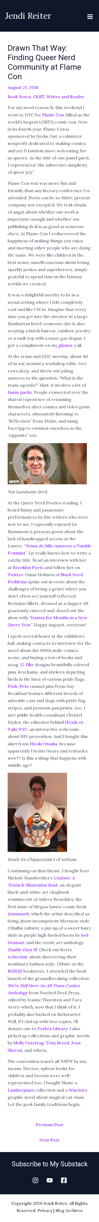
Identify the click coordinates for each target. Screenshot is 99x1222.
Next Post (49, 1140)
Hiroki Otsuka (43, 743)
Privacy (44, 1210)
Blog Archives (69, 1210)
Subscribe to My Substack (50, 1164)
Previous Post (49, 1124)
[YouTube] (49, 1180)
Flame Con (53, 114)
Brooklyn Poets (28, 567)
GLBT (38, 96)
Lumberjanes (21, 1090)
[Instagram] (35, 1180)
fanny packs (20, 392)
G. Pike (27, 664)
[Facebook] (64, 1180)
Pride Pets (18, 686)
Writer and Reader (65, 96)
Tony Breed (57, 1042)
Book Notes (19, 96)
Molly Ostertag (28, 1042)
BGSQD (15, 971)
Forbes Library (52, 1028)
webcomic (18, 956)
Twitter (15, 574)
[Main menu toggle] (90, 16)
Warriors (78, 1090)
